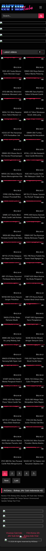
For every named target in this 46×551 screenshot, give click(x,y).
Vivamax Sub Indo (14, 533)
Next (6, 480)
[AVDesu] (19, 7)
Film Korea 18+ (33, 533)
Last (16, 480)
